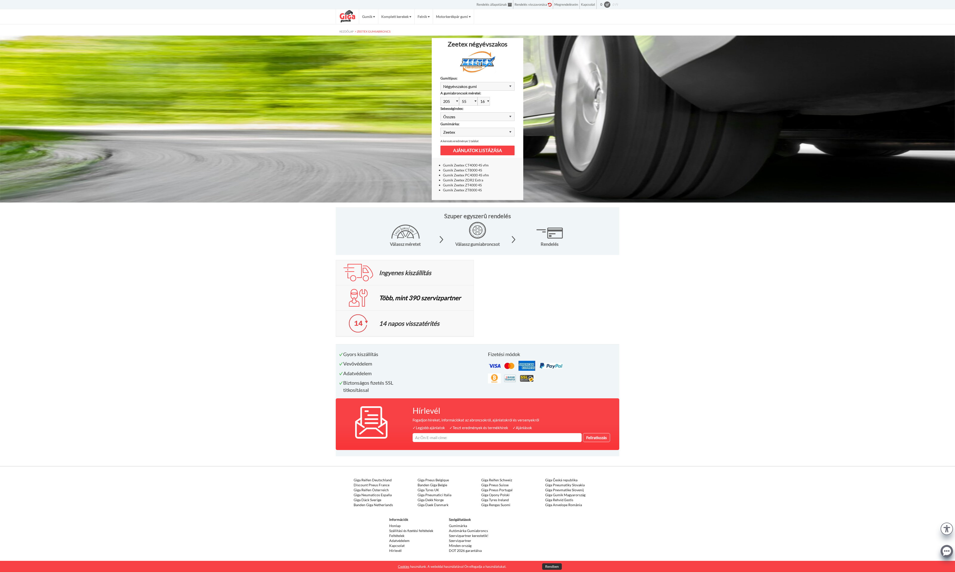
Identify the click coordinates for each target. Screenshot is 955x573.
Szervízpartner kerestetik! (468, 535)
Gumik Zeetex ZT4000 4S (462, 185)
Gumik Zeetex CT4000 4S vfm (466, 165)
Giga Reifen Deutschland (373, 480)
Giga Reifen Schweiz (496, 480)
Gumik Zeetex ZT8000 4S (462, 190)
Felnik (422, 16)
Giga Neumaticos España (373, 495)
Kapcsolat (397, 545)
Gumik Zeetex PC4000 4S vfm (466, 175)
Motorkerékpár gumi (452, 16)
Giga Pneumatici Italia (434, 495)
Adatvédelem (399, 540)
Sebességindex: (452, 108)
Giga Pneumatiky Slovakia (565, 485)
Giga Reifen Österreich (371, 490)
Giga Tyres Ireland (495, 500)
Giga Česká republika (561, 480)
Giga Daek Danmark (433, 505)
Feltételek (396, 535)
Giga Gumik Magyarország (565, 495)
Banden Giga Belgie (432, 485)
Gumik (367, 16)
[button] (947, 528)
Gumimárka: (450, 124)
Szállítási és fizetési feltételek (411, 531)
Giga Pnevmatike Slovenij (564, 490)
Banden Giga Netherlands (373, 505)
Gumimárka (458, 526)
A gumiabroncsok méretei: (460, 93)
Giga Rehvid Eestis (559, 500)
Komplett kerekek (395, 16)
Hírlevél (395, 550)
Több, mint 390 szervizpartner (420, 297)
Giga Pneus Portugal (497, 490)
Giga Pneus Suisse (495, 485)
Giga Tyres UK (428, 490)
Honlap (395, 526)
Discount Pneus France (371, 485)
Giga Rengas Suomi (495, 505)
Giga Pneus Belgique (433, 480)
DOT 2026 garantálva (465, 550)
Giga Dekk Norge (431, 500)
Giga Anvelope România (563, 505)
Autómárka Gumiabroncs (468, 531)
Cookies (403, 567)
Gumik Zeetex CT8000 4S (462, 170)
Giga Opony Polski (495, 495)
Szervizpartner (460, 540)
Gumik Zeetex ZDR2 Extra (463, 180)
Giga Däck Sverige (367, 500)
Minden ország (460, 545)
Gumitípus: (449, 78)
